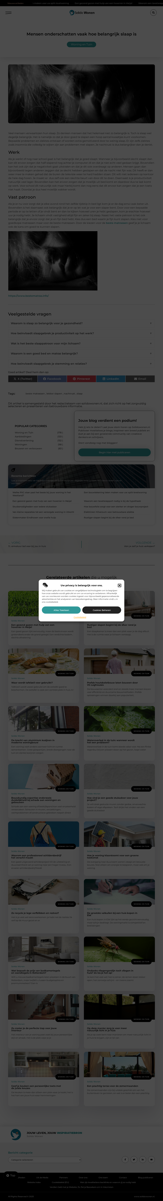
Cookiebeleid (80, 617)
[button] (119, 585)
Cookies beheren (102, 610)
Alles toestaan (61, 610)
